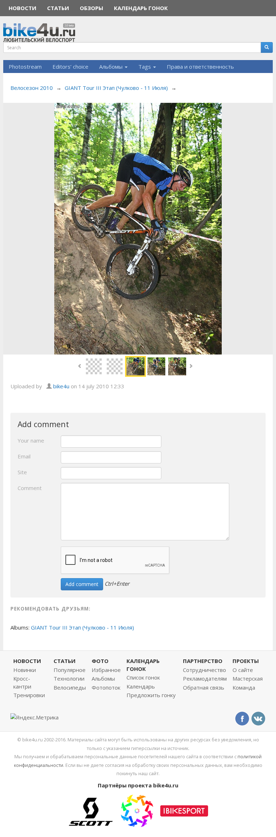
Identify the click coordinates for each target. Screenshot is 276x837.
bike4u (61, 386)
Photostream (25, 66)
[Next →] (138, 228)
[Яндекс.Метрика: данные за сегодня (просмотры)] (34, 717)
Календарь (140, 686)
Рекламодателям (205, 678)
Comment (30, 487)
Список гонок (143, 677)
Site (22, 472)
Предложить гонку (151, 695)
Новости (22, 8)
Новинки (24, 669)
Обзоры (91, 8)
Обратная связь (203, 687)
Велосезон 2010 (31, 87)
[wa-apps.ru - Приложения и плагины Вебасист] (137, 810)
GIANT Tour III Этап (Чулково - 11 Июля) (116, 87)
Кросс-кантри (22, 682)
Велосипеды (70, 687)
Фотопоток (106, 687)
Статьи (58, 8)
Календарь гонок (141, 8)
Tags (145, 66)
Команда (244, 687)
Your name (31, 440)
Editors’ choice (70, 66)
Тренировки (29, 695)
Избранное (106, 669)
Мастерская (248, 678)
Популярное (70, 669)
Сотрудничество (204, 669)
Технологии (69, 678)
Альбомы (111, 66)
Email (24, 456)
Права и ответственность (200, 66)
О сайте (243, 669)
